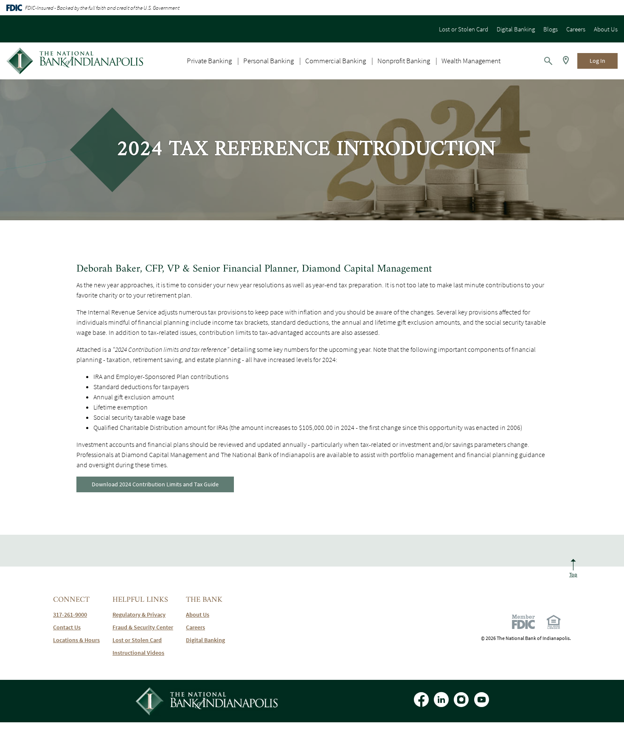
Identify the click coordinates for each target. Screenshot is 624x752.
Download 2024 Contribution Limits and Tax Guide (155, 484)
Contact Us (67, 627)
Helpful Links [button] (140, 600)
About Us (606, 29)
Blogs (550, 29)
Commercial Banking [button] (335, 60)
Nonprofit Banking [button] (403, 60)
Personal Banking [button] (268, 60)
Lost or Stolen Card (463, 29)
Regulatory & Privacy (139, 614)
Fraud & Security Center (142, 627)
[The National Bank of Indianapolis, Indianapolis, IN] (74, 61)
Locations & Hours (76, 640)
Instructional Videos (138, 653)
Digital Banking (516, 29)
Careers (575, 29)
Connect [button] (71, 600)
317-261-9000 (70, 614)
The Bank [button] (204, 600)
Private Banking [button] (209, 60)
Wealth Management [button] (470, 60)
